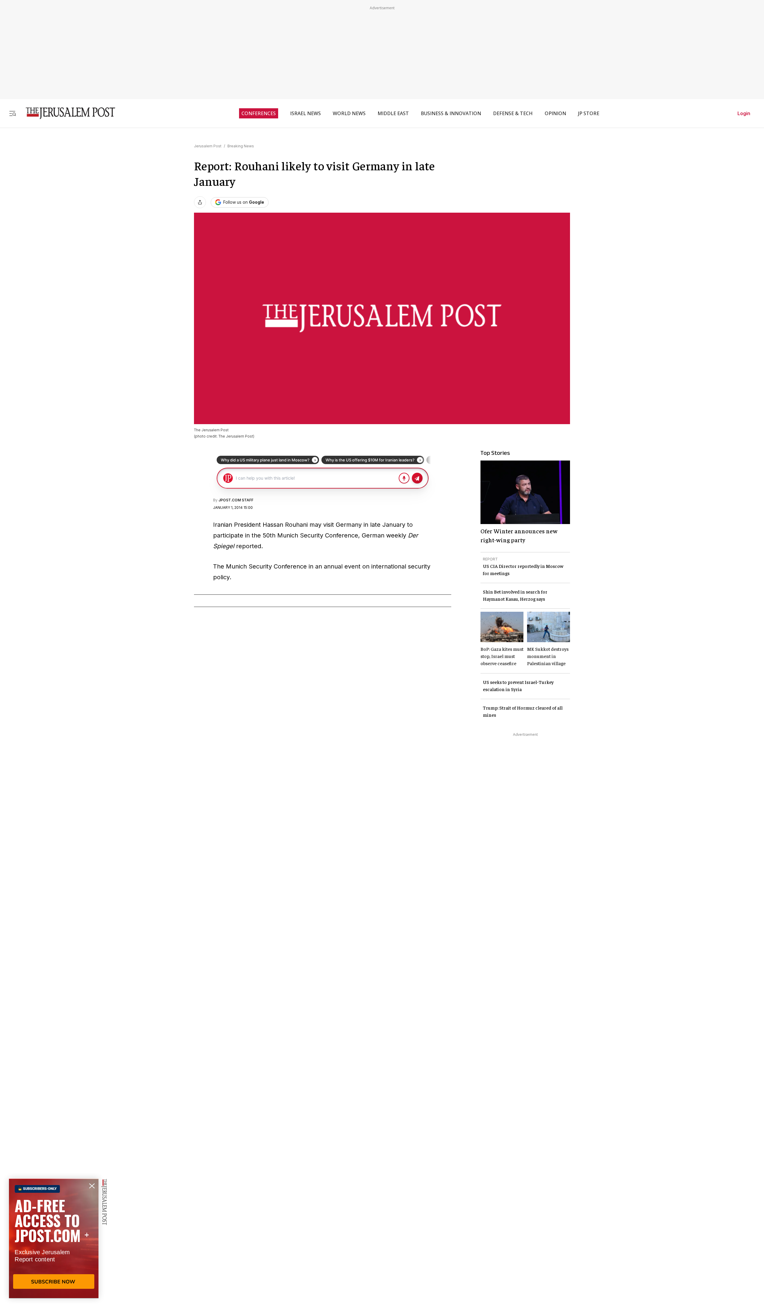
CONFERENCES (258, 113)
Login (743, 113)
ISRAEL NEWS (305, 113)
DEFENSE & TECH (513, 113)
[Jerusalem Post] (66, 113)
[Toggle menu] (12, 113)
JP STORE (588, 113)
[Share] (200, 202)
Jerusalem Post (207, 146)
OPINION (555, 113)
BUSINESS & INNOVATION (451, 113)
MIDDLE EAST (393, 113)
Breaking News (240, 146)
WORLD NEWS (349, 113)
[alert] (53, 1238)
